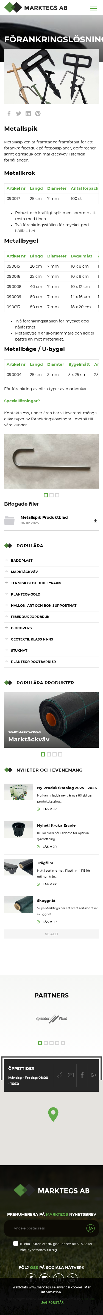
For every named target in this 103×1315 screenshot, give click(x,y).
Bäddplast (21, 560)
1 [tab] (46, 495)
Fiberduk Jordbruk (30, 617)
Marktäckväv (24, 572)
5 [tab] (63, 1043)
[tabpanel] (51, 461)
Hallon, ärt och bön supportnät (43, 605)
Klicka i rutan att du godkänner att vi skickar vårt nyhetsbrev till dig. (56, 1247)
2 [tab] (51, 495)
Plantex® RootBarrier (33, 662)
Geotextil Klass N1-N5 (32, 639)
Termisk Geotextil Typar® (36, 583)
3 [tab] (57, 495)
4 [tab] (60, 754)
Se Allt (51, 934)
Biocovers (21, 628)
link (9, 113)
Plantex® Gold (25, 594)
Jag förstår (52, 1303)
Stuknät (19, 650)
